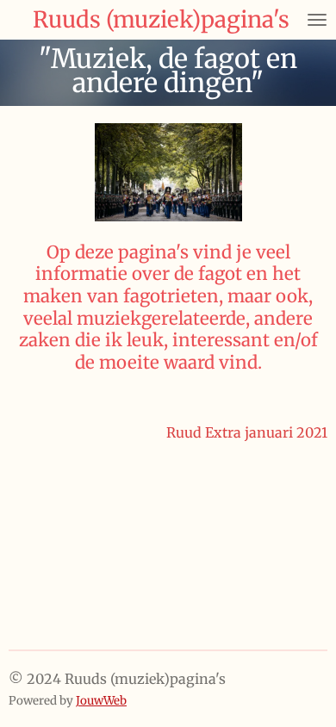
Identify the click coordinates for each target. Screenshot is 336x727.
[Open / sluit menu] (317, 20)
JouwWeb (101, 700)
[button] (312, 138)
